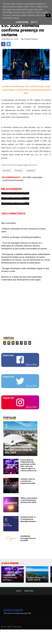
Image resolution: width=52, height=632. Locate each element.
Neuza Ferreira (31, 39)
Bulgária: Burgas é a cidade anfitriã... (36, 579)
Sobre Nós (28, 591)
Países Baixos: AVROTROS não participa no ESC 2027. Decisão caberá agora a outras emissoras (28, 465)
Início (18, 591)
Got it (34, 22)
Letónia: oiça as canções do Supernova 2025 (27, 481)
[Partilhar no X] (8, 44)
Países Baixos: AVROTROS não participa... (10, 578)
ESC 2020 (6, 171)
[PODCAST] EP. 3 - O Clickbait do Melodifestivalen (28, 519)
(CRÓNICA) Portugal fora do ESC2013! (28, 538)
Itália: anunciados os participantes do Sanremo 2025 (28, 500)
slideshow (31, 171)
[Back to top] (45, 626)
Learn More (22, 22)
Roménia (18, 171)
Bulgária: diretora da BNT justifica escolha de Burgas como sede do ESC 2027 (20, 448)
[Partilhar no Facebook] (3, 44)
